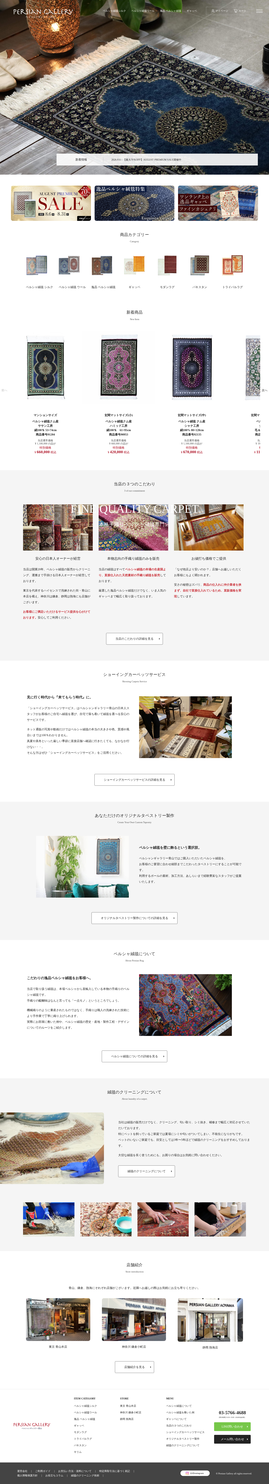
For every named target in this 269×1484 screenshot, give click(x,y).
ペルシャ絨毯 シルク (39, 287)
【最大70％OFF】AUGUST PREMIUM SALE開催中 (152, 159)
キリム (78, 1451)
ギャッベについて (176, 1419)
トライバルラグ (232, 287)
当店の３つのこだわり (179, 1425)
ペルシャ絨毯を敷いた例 (180, 1412)
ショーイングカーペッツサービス (185, 1432)
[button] (4, 390)
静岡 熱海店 (210, 1347)
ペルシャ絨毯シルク (114, 10)
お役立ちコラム (54, 1475)
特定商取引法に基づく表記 (114, 1471)
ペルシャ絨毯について (179, 1405)
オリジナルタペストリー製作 (182, 1438)
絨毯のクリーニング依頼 (85, 1475)
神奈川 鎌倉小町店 (134, 1346)
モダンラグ (167, 287)
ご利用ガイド (43, 1471)
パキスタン (200, 287)
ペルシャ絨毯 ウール (72, 287)
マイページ (221, 10)
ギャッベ (192, 10)
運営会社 (22, 1471)
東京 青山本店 (58, 1346)
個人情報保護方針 (27, 1475)
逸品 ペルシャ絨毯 (170, 10)
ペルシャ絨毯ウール (142, 10)
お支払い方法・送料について (74, 1471)
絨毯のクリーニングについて (182, 1445)
